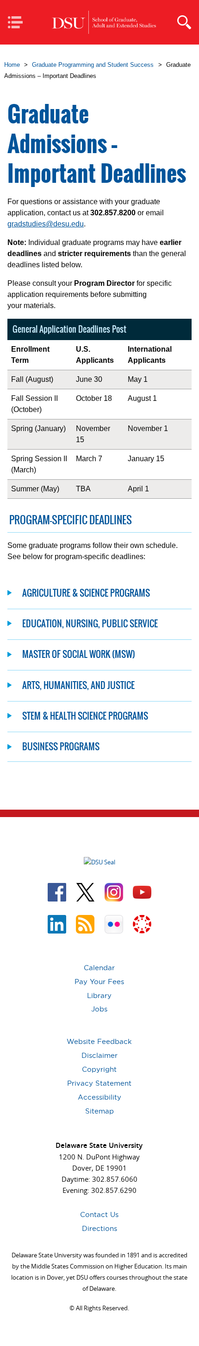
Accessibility (99, 1097)
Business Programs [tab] (61, 746)
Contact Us (99, 1214)
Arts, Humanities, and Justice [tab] (78, 685)
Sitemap (99, 1111)
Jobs (99, 1009)
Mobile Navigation (18, 23)
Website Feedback (99, 1041)
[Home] (103, 22)
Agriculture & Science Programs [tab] (86, 592)
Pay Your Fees (99, 981)
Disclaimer (99, 1055)
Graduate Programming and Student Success (93, 64)
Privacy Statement (99, 1083)
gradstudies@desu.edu (45, 224)
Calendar (99, 968)
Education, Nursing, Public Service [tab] (90, 623)
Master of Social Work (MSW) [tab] (78, 654)
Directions (99, 1228)
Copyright (99, 1069)
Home (12, 64)
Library (99, 995)
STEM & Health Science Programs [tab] (85, 715)
